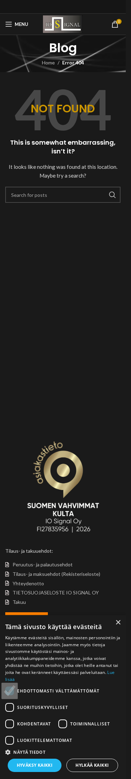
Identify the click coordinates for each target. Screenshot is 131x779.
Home (48, 63)
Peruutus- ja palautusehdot (43, 564)
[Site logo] (63, 24)
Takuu (19, 602)
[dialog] (63, 697)
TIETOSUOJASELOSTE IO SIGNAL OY (56, 592)
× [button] (118, 622)
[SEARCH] (112, 195)
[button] (63, 752)
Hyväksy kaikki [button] (35, 765)
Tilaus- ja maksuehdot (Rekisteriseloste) (56, 574)
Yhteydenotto (28, 583)
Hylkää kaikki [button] (92, 765)
